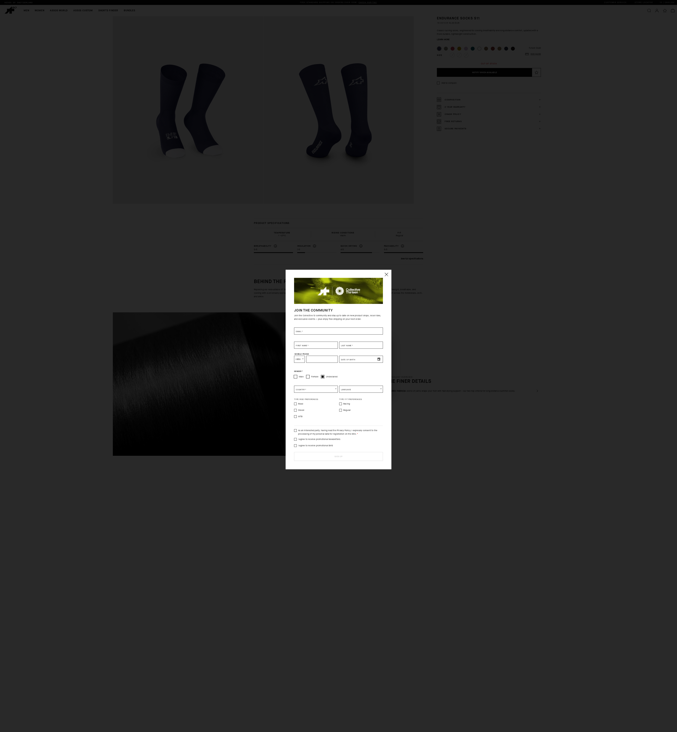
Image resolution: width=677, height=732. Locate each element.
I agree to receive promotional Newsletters (319, 439)
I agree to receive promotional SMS (315, 445)
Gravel (301, 410)
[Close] (386, 274)
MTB (300, 416)
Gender (298, 371)
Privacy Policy (343, 430)
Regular (347, 410)
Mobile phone (302, 354)
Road (300, 403)
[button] (316, 389)
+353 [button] (297, 359)
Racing (346, 403)
